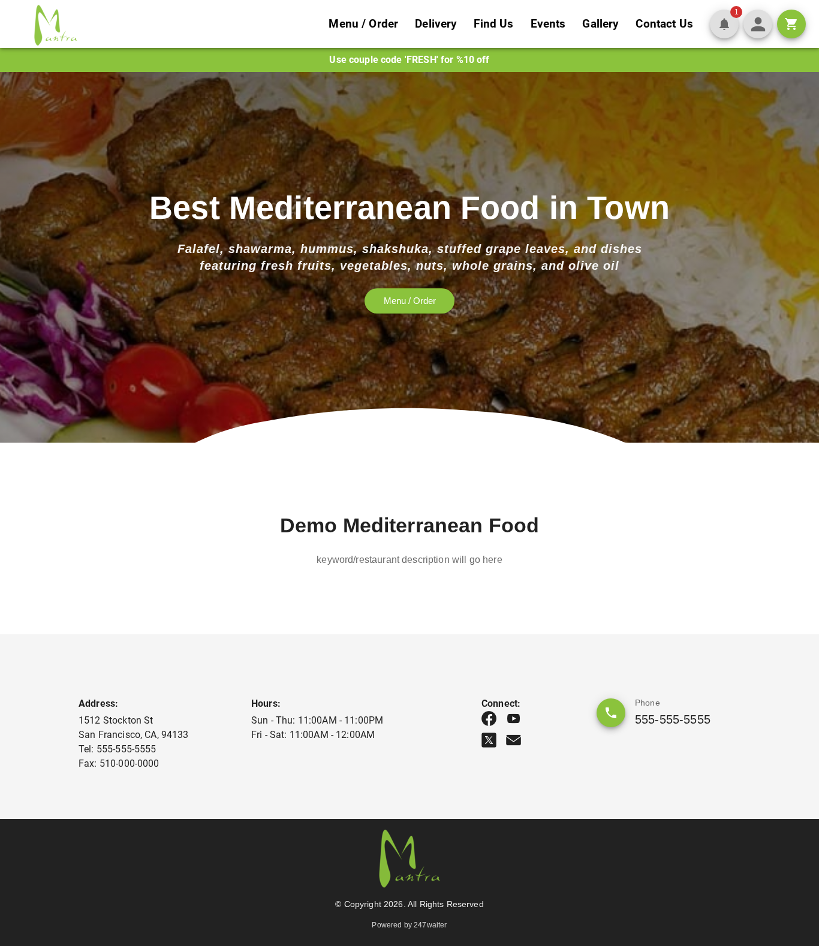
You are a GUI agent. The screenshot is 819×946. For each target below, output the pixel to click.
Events (548, 23)
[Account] (757, 24)
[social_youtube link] (513, 718)
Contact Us (664, 23)
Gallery (600, 23)
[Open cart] (791, 24)
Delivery (436, 23)
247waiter (430, 925)
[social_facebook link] (488, 718)
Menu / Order (363, 23)
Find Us (493, 23)
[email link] (513, 740)
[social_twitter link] (488, 740)
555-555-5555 (672, 719)
